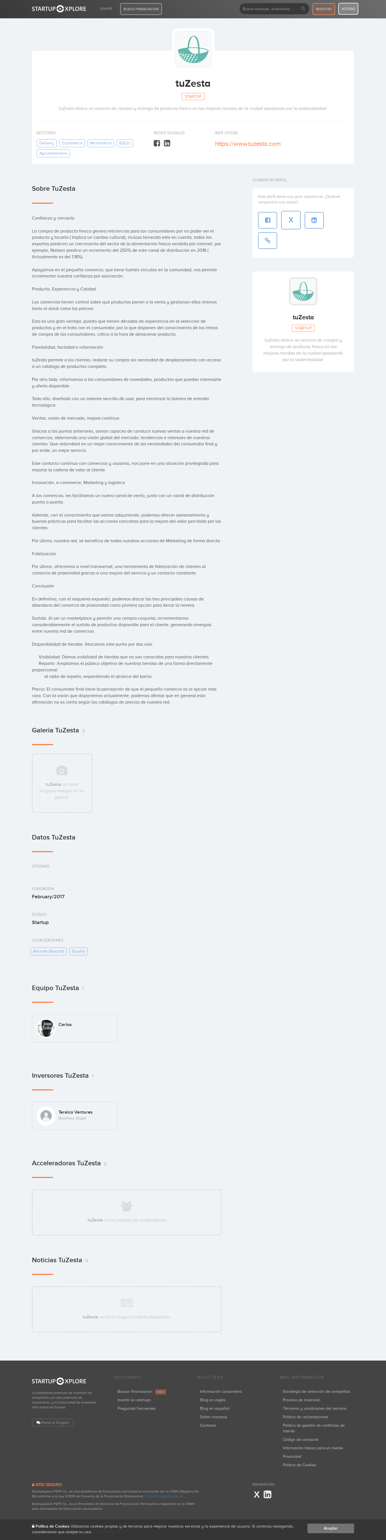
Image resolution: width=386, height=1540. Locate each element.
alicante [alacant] (48, 951)
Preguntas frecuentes (137, 1408)
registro (324, 9)
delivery (46, 143)
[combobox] (274, 9)
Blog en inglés (213, 1400)
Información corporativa (221, 1391)
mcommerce (101, 143)
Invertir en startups (134, 1400)
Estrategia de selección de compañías (316, 1391)
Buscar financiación (140, 1391)
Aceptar (331, 1528)
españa (78, 951)
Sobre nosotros (213, 1417)
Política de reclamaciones (305, 1417)
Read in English (55, 1422)
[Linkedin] (167, 143)
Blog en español (214, 1408)
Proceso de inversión (301, 1400)
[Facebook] (157, 143)
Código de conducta (300, 1439)
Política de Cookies (299, 1465)
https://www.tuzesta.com (248, 143)
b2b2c (125, 143)
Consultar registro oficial (163, 1496)
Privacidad (292, 1456)
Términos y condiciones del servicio (314, 1408)
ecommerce (72, 143)
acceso (348, 9)
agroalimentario (53, 153)
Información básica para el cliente (313, 1448)
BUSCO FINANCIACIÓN (141, 9)
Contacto (208, 1425)
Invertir (106, 8)
